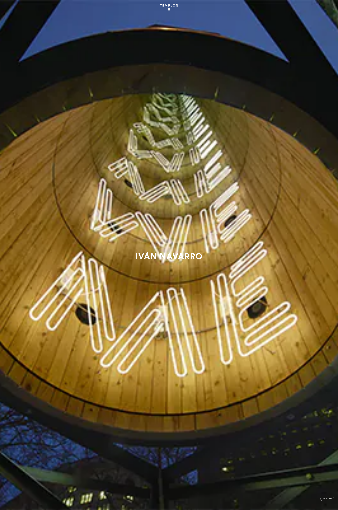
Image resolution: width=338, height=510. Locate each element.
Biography (327, 499)
